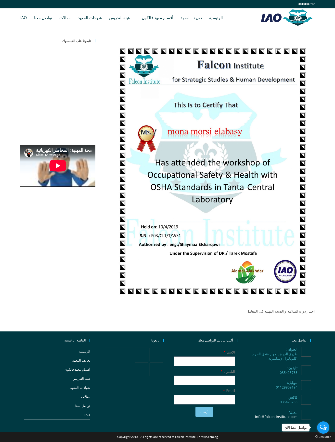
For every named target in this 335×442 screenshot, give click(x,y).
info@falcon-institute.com (276, 416)
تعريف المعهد (81, 360)
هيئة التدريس (81, 378)
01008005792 (306, 4)
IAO (87, 415)
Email (230, 391)
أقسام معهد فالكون (77, 369)
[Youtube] (141, 369)
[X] (156, 354)
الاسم (230, 352)
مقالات (85, 396)
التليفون (229, 372)
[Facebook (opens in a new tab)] (29, 4)
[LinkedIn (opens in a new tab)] (41, 4)
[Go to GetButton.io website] (323, 437)
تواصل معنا (82, 406)
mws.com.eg (209, 437)
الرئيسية (84, 351)
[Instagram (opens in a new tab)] (35, 4)
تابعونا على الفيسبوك (76, 40)
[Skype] (156, 369)
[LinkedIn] (111, 354)
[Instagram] (126, 354)
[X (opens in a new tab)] (23, 4)
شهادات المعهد (80, 387)
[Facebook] (141, 354)
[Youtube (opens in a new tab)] (47, 4)
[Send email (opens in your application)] (52, 4)
